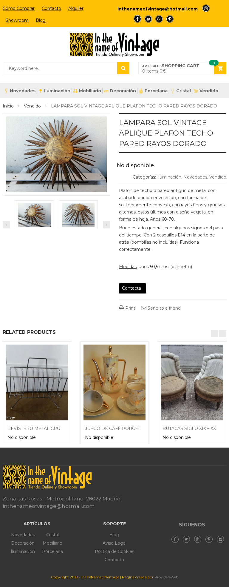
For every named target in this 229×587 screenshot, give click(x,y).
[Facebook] (176, 539)
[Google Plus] (199, 539)
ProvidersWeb (166, 577)
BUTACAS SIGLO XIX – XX (189, 428)
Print (129, 308)
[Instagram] (222, 539)
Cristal (183, 90)
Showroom (17, 20)
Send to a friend (163, 308)
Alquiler (75, 8)
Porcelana (156, 90)
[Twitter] (188, 539)
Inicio (8, 106)
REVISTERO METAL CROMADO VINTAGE (51, 428)
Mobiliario (90, 90)
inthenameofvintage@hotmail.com (157, 9)
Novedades (22, 90)
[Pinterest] (210, 539)
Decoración (123, 90)
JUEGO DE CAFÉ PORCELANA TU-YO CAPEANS (136, 428)
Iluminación (57, 90)
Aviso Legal (114, 543)
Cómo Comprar (19, 8)
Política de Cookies (114, 551)
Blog (41, 20)
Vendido (208, 90)
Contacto (51, 8)
